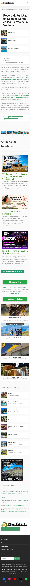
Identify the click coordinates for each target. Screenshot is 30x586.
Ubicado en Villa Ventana (14, 395)
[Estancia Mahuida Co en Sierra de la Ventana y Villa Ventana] (15, 312)
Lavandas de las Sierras (15, 337)
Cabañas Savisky (12, 40)
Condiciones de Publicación (7, 549)
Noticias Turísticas (15, 299)
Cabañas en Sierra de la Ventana (10, 529)
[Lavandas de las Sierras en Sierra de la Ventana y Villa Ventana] (15, 332)
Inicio (2, 7)
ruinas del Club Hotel (16, 79)
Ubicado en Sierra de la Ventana (15, 33)
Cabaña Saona (11, 393)
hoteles (16, 95)
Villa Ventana (4, 569)
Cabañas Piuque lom (13, 434)
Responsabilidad (4, 546)
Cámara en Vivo (15, 282)
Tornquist (15, 569)
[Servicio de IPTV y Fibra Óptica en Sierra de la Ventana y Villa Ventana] (15, 372)
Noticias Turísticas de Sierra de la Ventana (14, 62)
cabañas (21, 95)
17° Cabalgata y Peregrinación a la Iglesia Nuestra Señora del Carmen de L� (14, 176)
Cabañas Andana (12, 442)
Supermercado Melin (15, 357)
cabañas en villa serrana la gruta (16, 116)
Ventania (10, 569)
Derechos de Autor (5, 542)
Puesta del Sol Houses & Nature (15, 426)
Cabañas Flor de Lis (12, 410)
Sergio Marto (7, 58)
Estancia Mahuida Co (15, 317)
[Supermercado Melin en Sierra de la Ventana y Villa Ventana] (15, 352)
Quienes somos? (4, 539)
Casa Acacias (11, 450)
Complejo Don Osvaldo (13, 401)
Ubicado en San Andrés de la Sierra (16, 428)
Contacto (3, 553)
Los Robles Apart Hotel (13, 48)
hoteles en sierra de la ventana (11, 118)
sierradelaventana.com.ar (23, 569)
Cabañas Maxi (11, 32)
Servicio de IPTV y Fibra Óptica (15, 377)
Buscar (17, 558)
